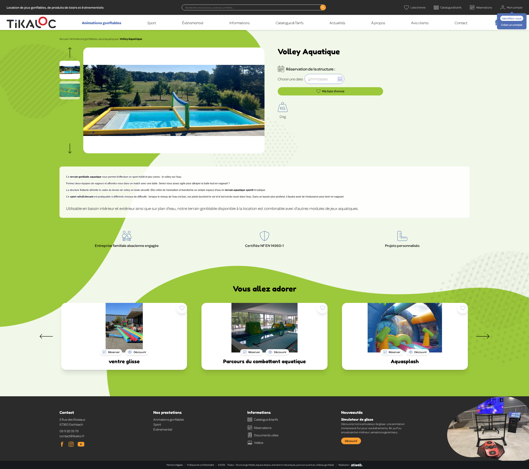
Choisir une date (290, 79)
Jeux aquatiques (108, 38)
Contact (461, 22)
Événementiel (192, 22)
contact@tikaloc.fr (72, 436)
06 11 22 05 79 (69, 431)
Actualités (337, 22)
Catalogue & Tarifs (290, 22)
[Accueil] (31, 22)
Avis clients (420, 22)
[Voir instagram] (71, 444)
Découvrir (351, 441)
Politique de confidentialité (200, 464)
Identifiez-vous (512, 18)
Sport (151, 22)
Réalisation (343, 464)
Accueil (64, 38)
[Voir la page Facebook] (62, 444)
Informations (239, 22)
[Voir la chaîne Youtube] (81, 444)
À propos (378, 22)
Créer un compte (511, 24)
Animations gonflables (101, 22)
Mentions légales (175, 464)
